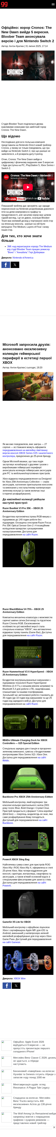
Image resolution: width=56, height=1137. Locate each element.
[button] (5, 265)
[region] (28, 19)
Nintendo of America (23, 257)
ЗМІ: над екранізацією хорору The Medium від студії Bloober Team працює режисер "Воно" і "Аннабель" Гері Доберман (29, 249)
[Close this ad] (54, 1127)
